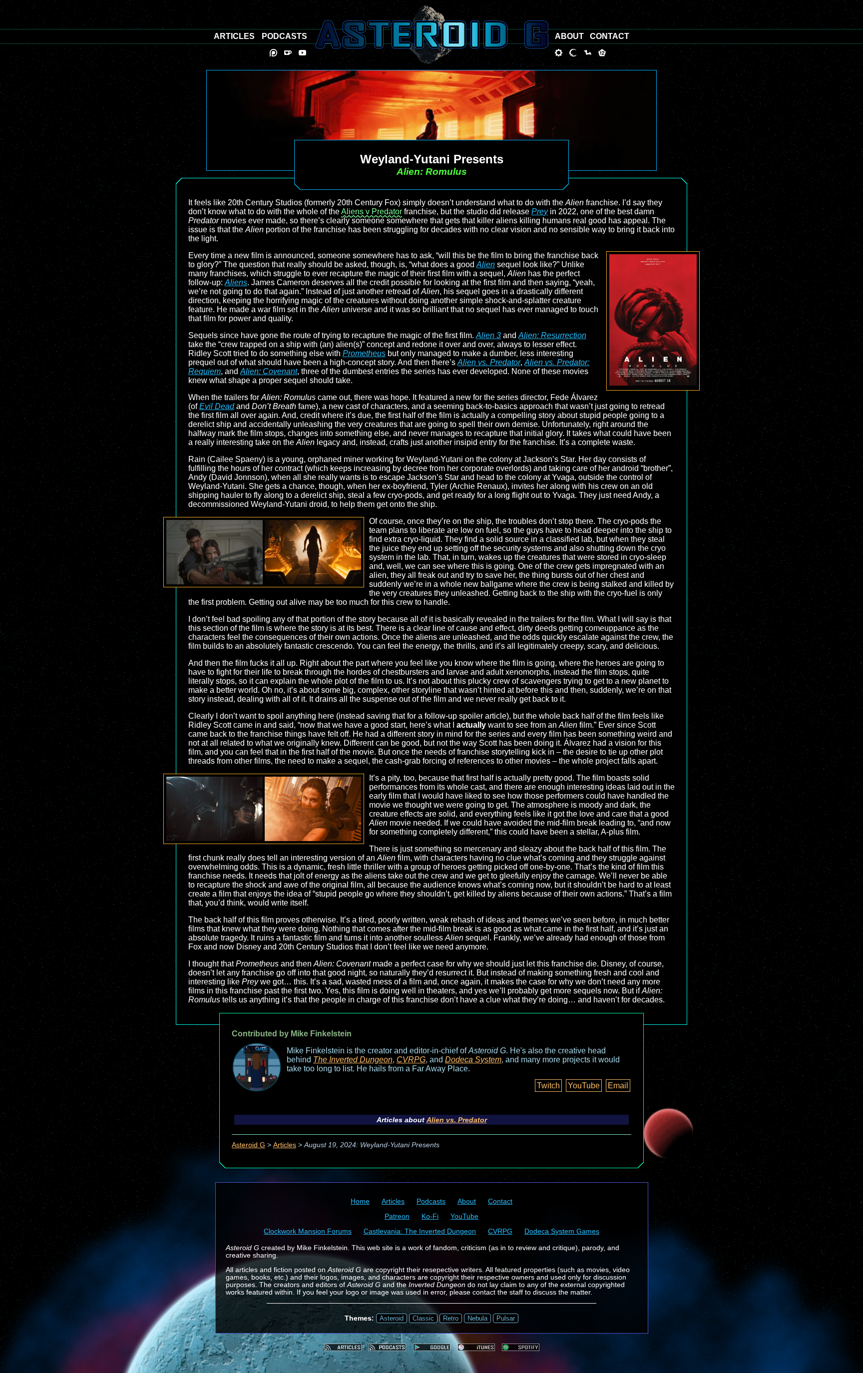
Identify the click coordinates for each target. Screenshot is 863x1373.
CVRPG (411, 1059)
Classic (423, 1318)
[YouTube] (302, 52)
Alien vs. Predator (488, 362)
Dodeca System (473, 1059)
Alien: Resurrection (552, 335)
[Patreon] (273, 52)
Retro (450, 1318)
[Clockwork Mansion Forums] (558, 52)
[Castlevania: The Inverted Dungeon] (573, 52)
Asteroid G (248, 1145)
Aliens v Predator (371, 211)
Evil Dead (216, 406)
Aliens (236, 282)
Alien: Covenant (268, 371)
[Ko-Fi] (288, 52)
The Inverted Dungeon (353, 1059)
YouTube (584, 1085)
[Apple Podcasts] (476, 1347)
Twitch (548, 1085)
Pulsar (505, 1318)
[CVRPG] (587, 52)
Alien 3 (488, 335)
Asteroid (392, 1318)
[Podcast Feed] (387, 1347)
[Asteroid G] (431, 34)
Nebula (477, 1318)
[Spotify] (520, 1347)
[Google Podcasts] (431, 1347)
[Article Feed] (343, 1347)
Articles (284, 1145)
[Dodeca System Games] (602, 52)
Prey (539, 211)
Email (618, 1085)
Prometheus (364, 353)
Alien (485, 264)
